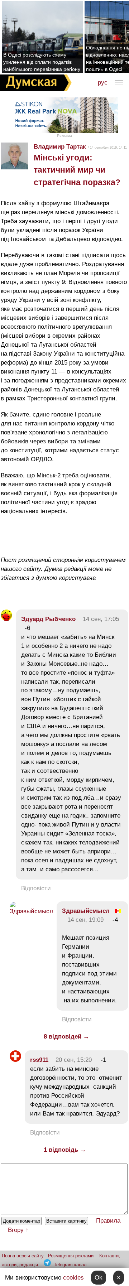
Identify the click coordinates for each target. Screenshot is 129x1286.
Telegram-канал (70, 1264)
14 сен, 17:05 (101, 619)
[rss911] (15, 1059)
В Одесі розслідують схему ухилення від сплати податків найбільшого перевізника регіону (41, 62)
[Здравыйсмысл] (31, 911)
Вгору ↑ (18, 1230)
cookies (73, 1277)
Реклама (64, 136)
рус (103, 82)
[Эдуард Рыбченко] (6, 619)
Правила (108, 1220)
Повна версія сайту (23, 1255)
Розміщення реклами (71, 1255)
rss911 (39, 1059)
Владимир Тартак (60, 146)
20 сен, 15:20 (74, 1059)
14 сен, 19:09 (85, 919)
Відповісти (36, 888)
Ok (98, 1277)
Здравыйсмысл (86, 910)
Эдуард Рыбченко (48, 619)
